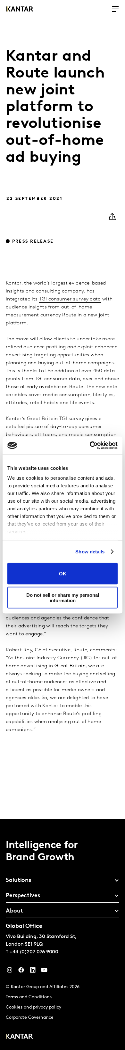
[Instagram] (9, 971)
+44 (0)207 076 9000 (34, 952)
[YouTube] (33, 971)
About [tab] (14, 911)
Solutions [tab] (18, 881)
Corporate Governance (30, 1017)
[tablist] (62, 934)
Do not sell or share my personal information (62, 597)
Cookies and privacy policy (33, 1007)
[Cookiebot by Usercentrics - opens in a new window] (90, 445)
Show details (89, 551)
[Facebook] (21, 971)
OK (62, 573)
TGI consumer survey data (70, 299)
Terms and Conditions (29, 997)
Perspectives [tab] (23, 896)
